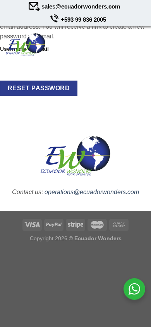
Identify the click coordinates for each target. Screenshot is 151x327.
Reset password (39, 88)
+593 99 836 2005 (83, 19)
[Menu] (138, 44)
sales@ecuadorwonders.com (80, 6)
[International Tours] (25, 45)
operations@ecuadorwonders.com (92, 192)
